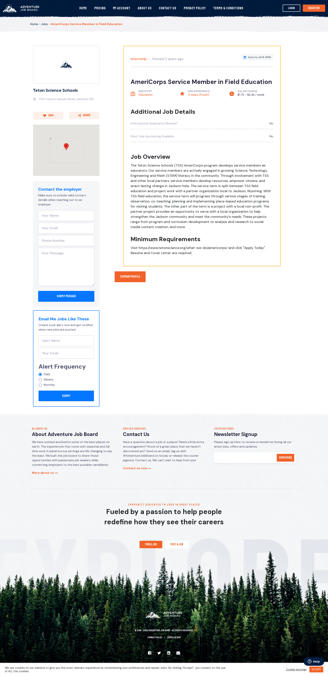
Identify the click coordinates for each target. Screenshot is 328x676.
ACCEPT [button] (316, 669)
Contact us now (135, 468)
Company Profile (130, 277)
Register (314, 8)
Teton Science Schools (55, 90)
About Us (145, 8)
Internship (139, 59)
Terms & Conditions (228, 8)
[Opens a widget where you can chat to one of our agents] (313, 662)
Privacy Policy (195, 8)
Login (291, 8)
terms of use (174, 637)
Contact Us (167, 8)
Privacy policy (154, 637)
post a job (176, 544)
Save (51, 115)
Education (146, 95)
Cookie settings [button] (296, 669)
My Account (121, 8)
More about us (43, 473)
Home (83, 8)
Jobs (44, 24)
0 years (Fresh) (198, 95)
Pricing (100, 8)
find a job (151, 544)
